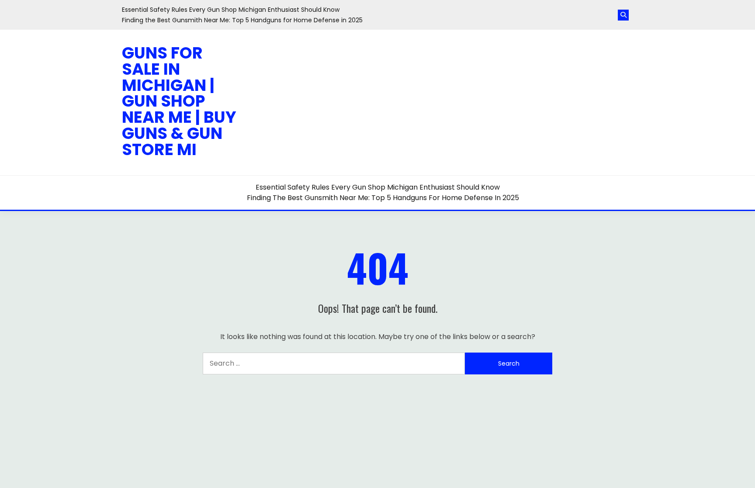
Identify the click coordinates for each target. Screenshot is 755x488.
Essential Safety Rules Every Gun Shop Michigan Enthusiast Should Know (230, 9)
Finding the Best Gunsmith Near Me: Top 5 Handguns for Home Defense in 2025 (242, 20)
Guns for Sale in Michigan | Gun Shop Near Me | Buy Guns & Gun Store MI (179, 101)
